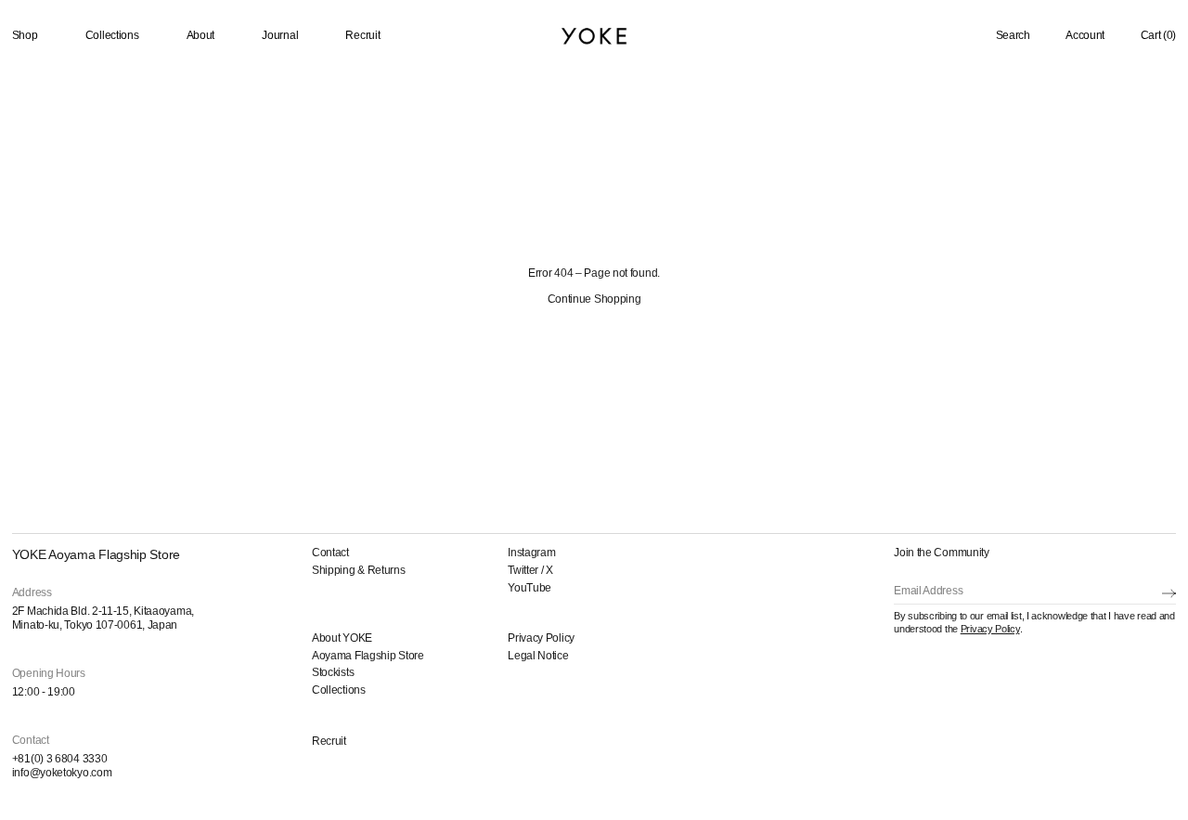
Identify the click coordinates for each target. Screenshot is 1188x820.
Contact (330, 552)
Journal (280, 35)
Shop (25, 35)
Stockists (333, 672)
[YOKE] (594, 36)
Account (1084, 35)
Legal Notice (538, 655)
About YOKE (342, 637)
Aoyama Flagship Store (368, 655)
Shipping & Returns (359, 570)
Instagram (531, 552)
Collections (112, 35)
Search (1013, 35)
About (201, 35)
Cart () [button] (1159, 35)
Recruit (362, 35)
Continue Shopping (594, 299)
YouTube (529, 587)
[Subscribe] (1169, 593)
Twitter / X (530, 570)
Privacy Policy (541, 637)
